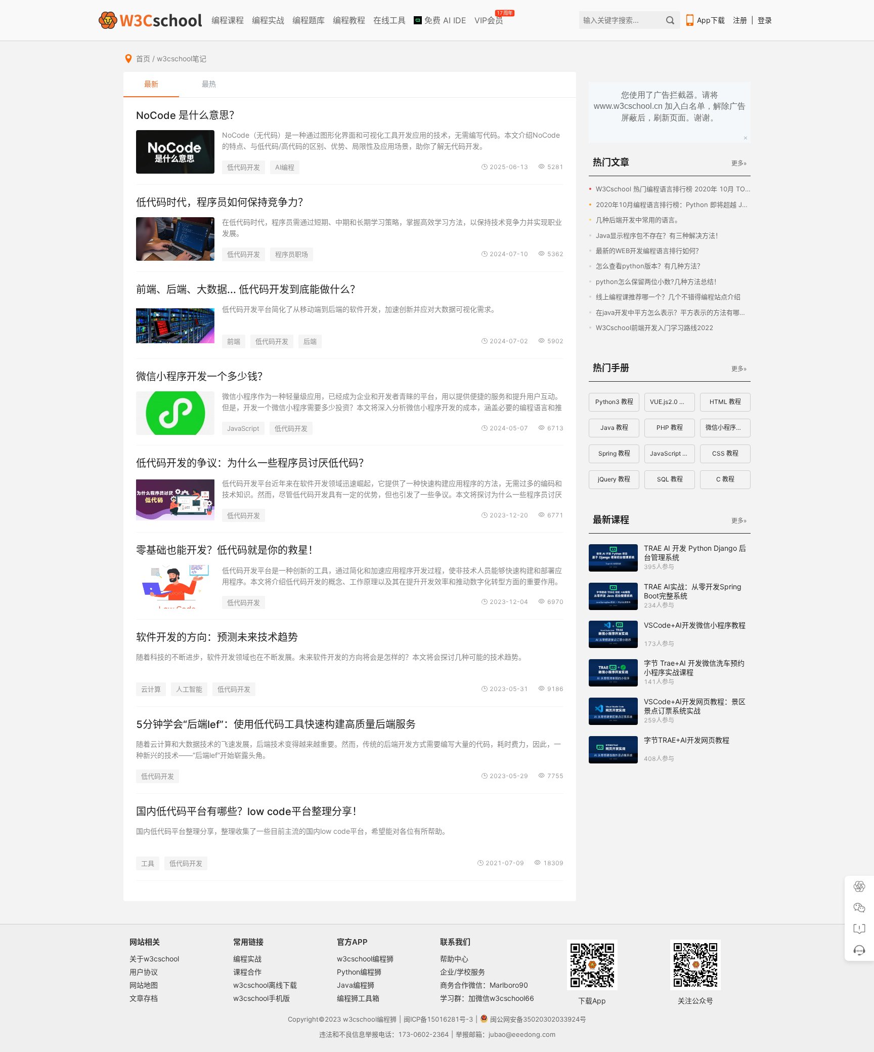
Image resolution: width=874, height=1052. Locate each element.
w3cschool (360, 1019)
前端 (233, 341)
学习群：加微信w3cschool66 (487, 998)
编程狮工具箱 (358, 998)
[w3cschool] (150, 20)
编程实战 (268, 20)
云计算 (151, 689)
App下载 (711, 20)
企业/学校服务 (462, 971)
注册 (740, 20)
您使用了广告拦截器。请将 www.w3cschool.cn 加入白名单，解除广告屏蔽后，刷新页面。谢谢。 (670, 106)
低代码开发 (243, 167)
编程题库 (308, 20)
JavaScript (243, 428)
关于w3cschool (154, 958)
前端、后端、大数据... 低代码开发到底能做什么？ (248, 290)
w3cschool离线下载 (265, 985)
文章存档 (143, 998)
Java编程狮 (355, 985)
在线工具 (389, 20)
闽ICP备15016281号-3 (438, 1019)
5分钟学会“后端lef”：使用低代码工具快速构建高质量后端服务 (276, 724)
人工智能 (189, 689)
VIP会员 (489, 18)
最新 (151, 83)
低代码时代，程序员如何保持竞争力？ (222, 202)
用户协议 (143, 971)
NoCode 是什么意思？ (187, 115)
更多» (739, 163)
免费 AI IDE (444, 20)
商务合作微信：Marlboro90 (484, 985)
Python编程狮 (359, 971)
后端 (310, 341)
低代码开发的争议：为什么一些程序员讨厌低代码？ (252, 463)
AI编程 (284, 167)
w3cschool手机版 (261, 998)
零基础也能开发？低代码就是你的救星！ (227, 550)
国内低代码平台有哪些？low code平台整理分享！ (249, 811)
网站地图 (143, 985)
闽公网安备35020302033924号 (538, 1019)
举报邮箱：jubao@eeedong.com (505, 1034)
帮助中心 (454, 958)
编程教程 (349, 20)
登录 (765, 20)
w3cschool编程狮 (365, 958)
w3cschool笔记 (181, 58)
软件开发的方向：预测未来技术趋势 (217, 637)
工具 (147, 863)
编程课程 (227, 20)
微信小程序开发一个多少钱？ (202, 377)
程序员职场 (291, 254)
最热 (209, 83)
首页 (143, 58)
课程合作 (247, 971)
